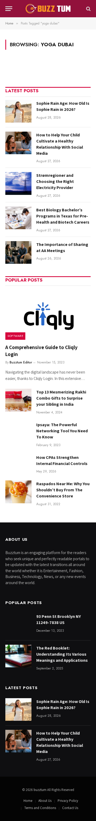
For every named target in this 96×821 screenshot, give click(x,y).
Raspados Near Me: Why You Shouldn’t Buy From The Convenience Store (63, 490)
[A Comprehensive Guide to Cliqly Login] (48, 314)
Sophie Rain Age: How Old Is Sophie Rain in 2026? (62, 106)
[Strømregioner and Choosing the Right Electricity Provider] (18, 183)
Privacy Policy (68, 800)
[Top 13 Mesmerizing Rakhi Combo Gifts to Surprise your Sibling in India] (18, 400)
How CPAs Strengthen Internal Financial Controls (61, 460)
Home (27, 800)
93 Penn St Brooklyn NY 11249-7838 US (58, 619)
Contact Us (70, 808)
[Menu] (8, 9)
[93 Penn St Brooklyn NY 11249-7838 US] (18, 624)
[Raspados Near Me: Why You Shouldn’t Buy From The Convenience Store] (18, 491)
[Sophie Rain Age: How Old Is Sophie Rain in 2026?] (18, 111)
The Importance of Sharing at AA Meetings (62, 247)
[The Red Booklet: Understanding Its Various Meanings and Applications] (18, 656)
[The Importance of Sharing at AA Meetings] (18, 252)
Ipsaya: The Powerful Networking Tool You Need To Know (62, 431)
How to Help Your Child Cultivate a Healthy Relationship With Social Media (59, 144)
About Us (44, 800)
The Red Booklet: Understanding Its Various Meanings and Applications (62, 654)
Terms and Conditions (40, 808)
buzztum (40, 790)
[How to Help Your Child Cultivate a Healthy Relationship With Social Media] (18, 143)
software (15, 336)
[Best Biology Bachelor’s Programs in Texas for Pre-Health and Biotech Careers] (18, 218)
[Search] (88, 9)
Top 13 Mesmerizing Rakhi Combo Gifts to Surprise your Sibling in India (61, 398)
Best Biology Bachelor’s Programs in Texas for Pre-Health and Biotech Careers (62, 216)
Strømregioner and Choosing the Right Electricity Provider (55, 181)
